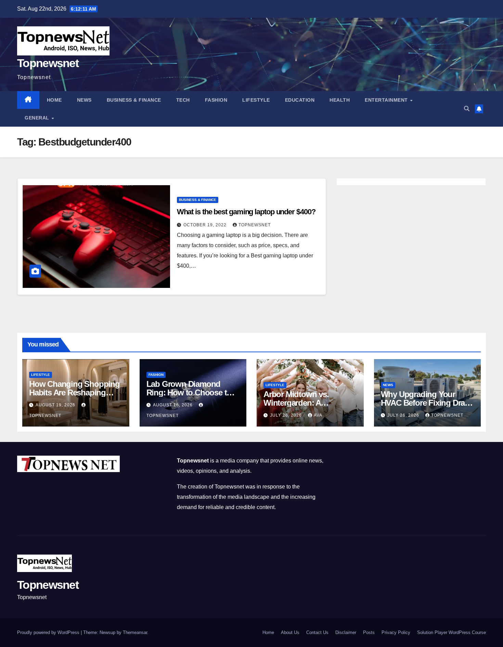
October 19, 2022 (205, 225)
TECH (183, 100)
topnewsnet (254, 225)
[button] (466, 109)
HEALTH (340, 100)
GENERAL (38, 117)
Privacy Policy (396, 632)
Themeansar (135, 632)
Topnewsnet (47, 62)
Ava (318, 415)
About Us (290, 632)
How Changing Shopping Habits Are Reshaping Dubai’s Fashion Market (74, 392)
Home (54, 100)
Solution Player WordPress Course (451, 632)
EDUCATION (300, 100)
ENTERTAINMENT (387, 100)
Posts (369, 632)
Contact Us (317, 632)
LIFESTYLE (256, 100)
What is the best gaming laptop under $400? (246, 211)
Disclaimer (345, 632)
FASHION (216, 100)
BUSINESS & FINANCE (134, 100)
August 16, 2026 (173, 405)
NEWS (84, 100)
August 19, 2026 (56, 405)
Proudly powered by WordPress (49, 632)
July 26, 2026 (286, 415)
